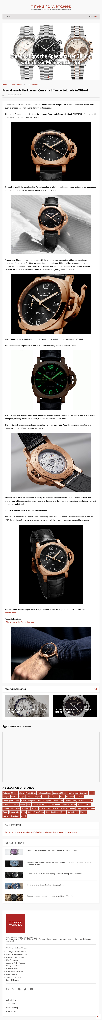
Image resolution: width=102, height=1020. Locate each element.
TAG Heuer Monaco (13, 977)
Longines (65, 804)
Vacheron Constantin (11, 816)
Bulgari (22, 797)
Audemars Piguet (44, 793)
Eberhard (70, 797)
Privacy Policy (12, 1008)
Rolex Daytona (11, 974)
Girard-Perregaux (28, 801)
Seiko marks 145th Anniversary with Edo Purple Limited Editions (52, 850)
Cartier (29, 797)
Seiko (30, 812)
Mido (18, 808)
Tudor (63, 812)
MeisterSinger (8, 808)
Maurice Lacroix (84, 804)
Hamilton (6, 804)
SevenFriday (39, 812)
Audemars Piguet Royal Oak (16, 954)
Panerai (55, 808)
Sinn (47, 812)
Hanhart (15, 804)
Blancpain (84, 793)
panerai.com (10, 613)
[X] (13, 989)
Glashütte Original (44, 801)
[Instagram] (7, 989)
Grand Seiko (58, 801)
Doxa (62, 797)
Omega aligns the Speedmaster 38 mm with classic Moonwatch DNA (51, 59)
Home (4, 85)
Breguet (6, 797)
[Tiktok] (25, 989)
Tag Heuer (55, 812)
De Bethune (53, 797)
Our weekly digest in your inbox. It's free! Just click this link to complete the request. (41, 832)
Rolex (23, 812)
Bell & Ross (73, 793)
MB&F (73, 804)
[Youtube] (31, 989)
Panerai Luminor (12, 969)
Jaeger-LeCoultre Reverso (15, 963)
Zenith (23, 816)
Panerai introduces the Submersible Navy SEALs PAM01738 (51, 896)
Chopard (37, 797)
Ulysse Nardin (73, 812)
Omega (42, 808)
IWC (28, 804)
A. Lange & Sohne (10, 793)
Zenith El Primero (12, 980)
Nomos (34, 808)
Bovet (91, 793)
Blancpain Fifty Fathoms (15, 957)
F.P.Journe (80, 797)
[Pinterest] (19, 989)
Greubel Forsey (71, 801)
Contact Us (11, 1011)
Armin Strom (31, 793)
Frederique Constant (11, 801)
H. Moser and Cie (86, 801)
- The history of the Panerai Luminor (19, 622)
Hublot (22, 804)
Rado (5, 812)
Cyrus (45, 797)
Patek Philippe (82, 808)
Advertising (11, 1000)
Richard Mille (14, 812)
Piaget (92, 808)
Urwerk (83, 812)
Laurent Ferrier (54, 804)
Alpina (21, 793)
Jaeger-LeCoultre (39, 804)
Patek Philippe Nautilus (14, 971)
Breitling (14, 797)
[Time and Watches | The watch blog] (51, 9)
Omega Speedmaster (14, 966)
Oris (48, 808)
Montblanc (26, 808)
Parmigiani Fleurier (67, 808)
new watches (17, 85)
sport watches (32, 85)
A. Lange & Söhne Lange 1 (16, 952)
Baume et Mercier (60, 793)
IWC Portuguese (12, 960)
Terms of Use (11, 1004)
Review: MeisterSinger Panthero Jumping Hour (45, 885)
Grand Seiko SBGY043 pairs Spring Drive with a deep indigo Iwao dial (54, 874)
